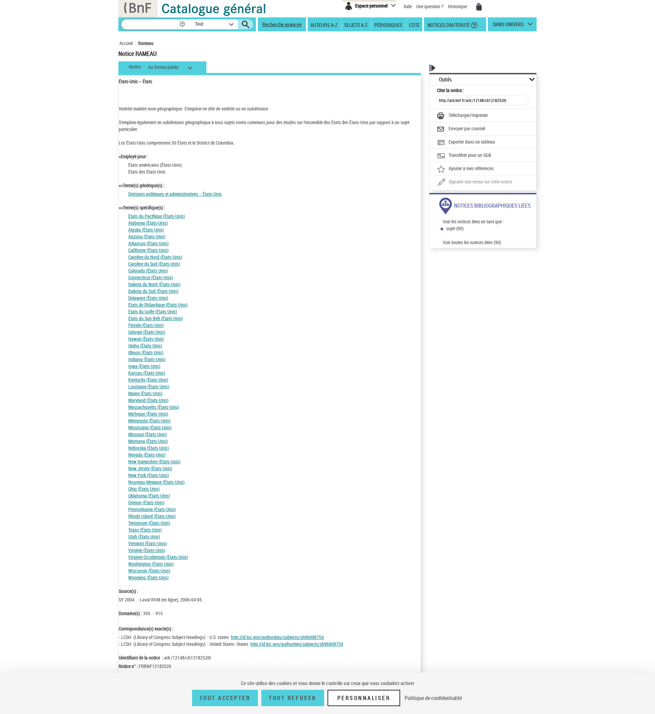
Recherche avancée (282, 24)
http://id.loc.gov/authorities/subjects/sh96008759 (277, 637)
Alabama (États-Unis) (148, 223)
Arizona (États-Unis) (146, 236)
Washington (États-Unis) (151, 564)
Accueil (126, 43)
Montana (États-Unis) (148, 441)
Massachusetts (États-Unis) (153, 407)
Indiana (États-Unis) (146, 359)
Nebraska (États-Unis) (148, 448)
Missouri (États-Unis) (147, 434)
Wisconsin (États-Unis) (149, 570)
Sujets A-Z (355, 24)
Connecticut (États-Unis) (150, 277)
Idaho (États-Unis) (145, 345)
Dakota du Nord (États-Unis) (154, 284)
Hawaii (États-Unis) (146, 339)
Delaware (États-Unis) (148, 298)
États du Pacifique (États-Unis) (156, 216)
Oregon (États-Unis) (146, 502)
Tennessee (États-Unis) (149, 523)
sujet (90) (455, 228)
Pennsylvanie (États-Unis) (152, 509)
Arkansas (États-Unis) (148, 243)
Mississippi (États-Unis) (150, 427)
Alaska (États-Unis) (146, 229)
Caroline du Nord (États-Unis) (155, 257)
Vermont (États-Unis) (147, 543)
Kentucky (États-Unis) (148, 379)
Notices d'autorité (448, 24)
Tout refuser (292, 698)
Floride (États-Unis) (146, 325)
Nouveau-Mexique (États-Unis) (156, 482)
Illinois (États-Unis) (145, 352)
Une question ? (430, 6)
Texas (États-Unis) (145, 529)
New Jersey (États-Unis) (150, 468)
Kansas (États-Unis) (146, 373)
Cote (414, 24)
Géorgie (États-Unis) (146, 332)
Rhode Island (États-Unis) (152, 516)
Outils (445, 79)
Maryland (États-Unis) (148, 400)
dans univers (508, 26)
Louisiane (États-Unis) (148, 386)
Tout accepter (225, 698)
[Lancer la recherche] (246, 24)
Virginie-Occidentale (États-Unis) (158, 557)
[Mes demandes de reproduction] (479, 7)
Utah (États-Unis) (144, 536)
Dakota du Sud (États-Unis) (153, 291)
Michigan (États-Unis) (148, 414)
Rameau (146, 43)
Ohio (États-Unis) (144, 489)
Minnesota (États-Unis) (149, 420)
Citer (450, 90)
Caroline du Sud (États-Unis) (154, 264)
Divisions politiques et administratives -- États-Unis (175, 194)
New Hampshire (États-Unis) (154, 461)
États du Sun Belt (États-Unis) (155, 318)
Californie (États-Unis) (148, 250)
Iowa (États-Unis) (144, 366)
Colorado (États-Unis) (148, 270)
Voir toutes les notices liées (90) (472, 242)
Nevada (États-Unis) (146, 454)
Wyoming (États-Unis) (148, 577)
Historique (458, 6)
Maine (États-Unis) (145, 393)
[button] (182, 24)
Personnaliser (364, 698)
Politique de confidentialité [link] (433, 698)
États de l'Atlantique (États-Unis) (158, 304)
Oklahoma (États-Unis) (149, 495)
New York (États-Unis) (148, 475)
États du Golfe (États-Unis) (152, 311)
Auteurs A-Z (323, 24)
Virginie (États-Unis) (146, 550)
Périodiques (388, 24)
